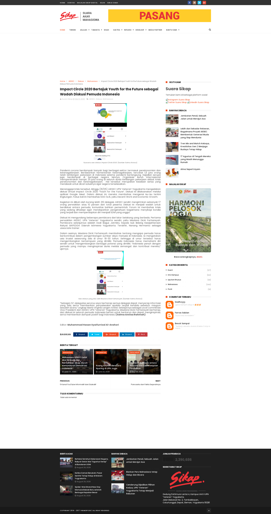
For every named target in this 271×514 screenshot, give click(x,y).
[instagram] (194, 2)
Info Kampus (173, 275)
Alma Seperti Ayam (190, 169)
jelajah (83, 30)
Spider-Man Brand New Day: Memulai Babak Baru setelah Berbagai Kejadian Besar (88, 490)
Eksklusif (140, 30)
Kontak (71, 3)
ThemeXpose (85, 510)
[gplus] (204, 2)
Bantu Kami (171, 30)
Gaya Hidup (134, 352)
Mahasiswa (92, 81)
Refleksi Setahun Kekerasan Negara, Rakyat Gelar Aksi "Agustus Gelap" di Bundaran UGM (91, 462)
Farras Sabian (182, 313)
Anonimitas (101, 352)
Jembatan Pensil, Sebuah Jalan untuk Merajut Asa (193, 117)
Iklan (102, 3)
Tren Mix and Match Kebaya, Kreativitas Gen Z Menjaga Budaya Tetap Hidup (195, 146)
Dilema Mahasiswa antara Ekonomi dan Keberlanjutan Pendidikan (144, 365)
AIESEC (71, 81)
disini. (199, 256)
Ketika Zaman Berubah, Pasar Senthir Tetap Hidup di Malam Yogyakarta (88, 476)
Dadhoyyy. (180, 302)
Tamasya (95, 30)
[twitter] (199, 2)
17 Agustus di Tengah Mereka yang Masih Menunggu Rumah (196, 159)
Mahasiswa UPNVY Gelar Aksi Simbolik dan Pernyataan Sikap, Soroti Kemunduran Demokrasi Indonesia (74, 363)
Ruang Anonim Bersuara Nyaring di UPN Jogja (108, 367)
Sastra (116, 30)
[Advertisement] (135, 58)
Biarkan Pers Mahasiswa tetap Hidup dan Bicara (141, 473)
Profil (170, 289)
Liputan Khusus (174, 279)
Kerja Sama (112, 3)
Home (62, 3)
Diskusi (81, 81)
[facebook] (189, 2)
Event (170, 270)
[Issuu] (209, 2)
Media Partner (155, 30)
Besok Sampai (182, 323)
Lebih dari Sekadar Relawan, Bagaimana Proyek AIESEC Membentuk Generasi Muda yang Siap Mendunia (195, 133)
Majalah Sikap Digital (87, 3)
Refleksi (127, 30)
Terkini (72, 30)
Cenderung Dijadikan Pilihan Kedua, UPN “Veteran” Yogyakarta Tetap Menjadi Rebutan (140, 489)
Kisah (106, 30)
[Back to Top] (209, 510)
